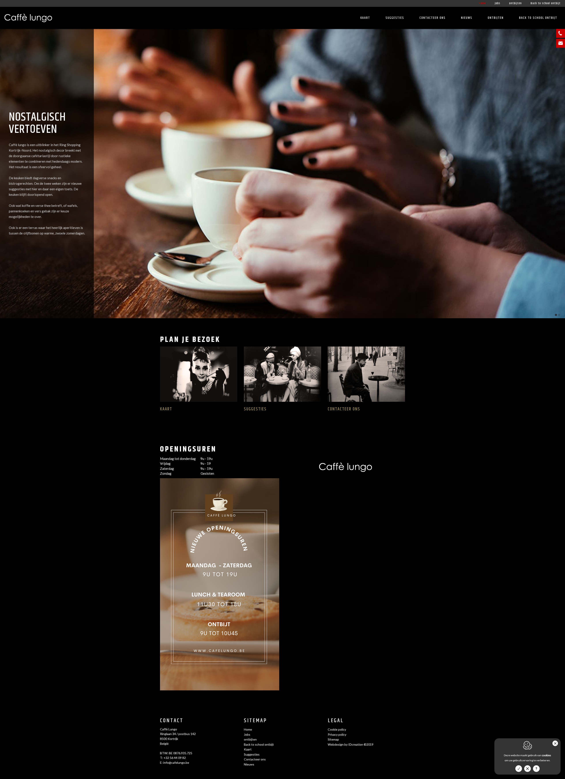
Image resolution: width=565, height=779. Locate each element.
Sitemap (255, 721)
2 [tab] (559, 315)
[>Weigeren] (527, 768)
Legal (336, 721)
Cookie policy (337, 729)
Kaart (365, 17)
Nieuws (466, 17)
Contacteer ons (433, 17)
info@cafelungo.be (176, 762)
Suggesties (395, 17)
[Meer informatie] (536, 768)
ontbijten (515, 3)
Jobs (497, 3)
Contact (171, 721)
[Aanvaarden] (518, 768)
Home (482, 3)
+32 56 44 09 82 (175, 758)
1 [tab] (556, 315)
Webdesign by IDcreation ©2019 (350, 744)
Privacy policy (337, 734)
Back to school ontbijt (546, 3)
